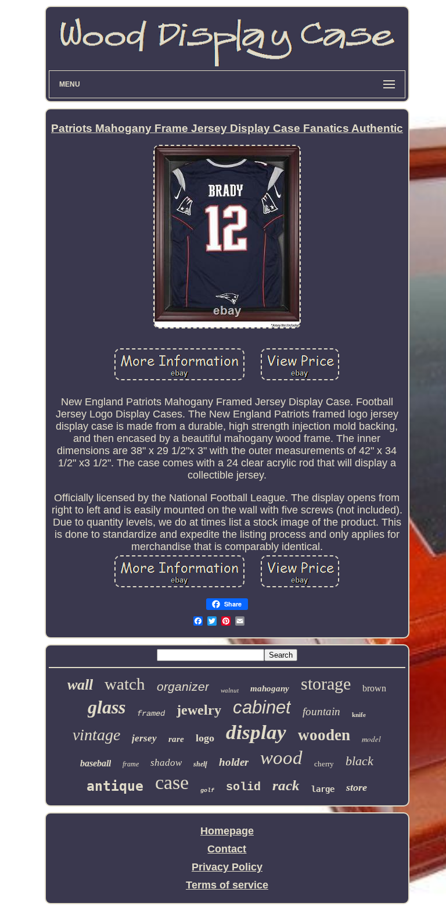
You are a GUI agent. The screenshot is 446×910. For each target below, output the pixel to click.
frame (131, 764)
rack (286, 785)
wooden (324, 735)
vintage (96, 735)
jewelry (199, 710)
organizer (183, 686)
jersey (144, 738)
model (371, 739)
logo (205, 738)
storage (326, 683)
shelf (200, 764)
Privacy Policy (227, 867)
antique (115, 786)
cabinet (262, 707)
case (172, 782)
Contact (226, 849)
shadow (166, 762)
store (356, 787)
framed (151, 713)
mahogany (269, 688)
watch (125, 684)
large (322, 789)
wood (281, 757)
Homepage (227, 831)
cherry (324, 763)
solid (243, 787)
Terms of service (227, 885)
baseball (95, 763)
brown (374, 688)
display (256, 732)
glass (106, 707)
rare (176, 739)
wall (80, 684)
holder (234, 762)
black (359, 761)
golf (207, 790)
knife (359, 714)
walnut (230, 690)
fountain (321, 711)
